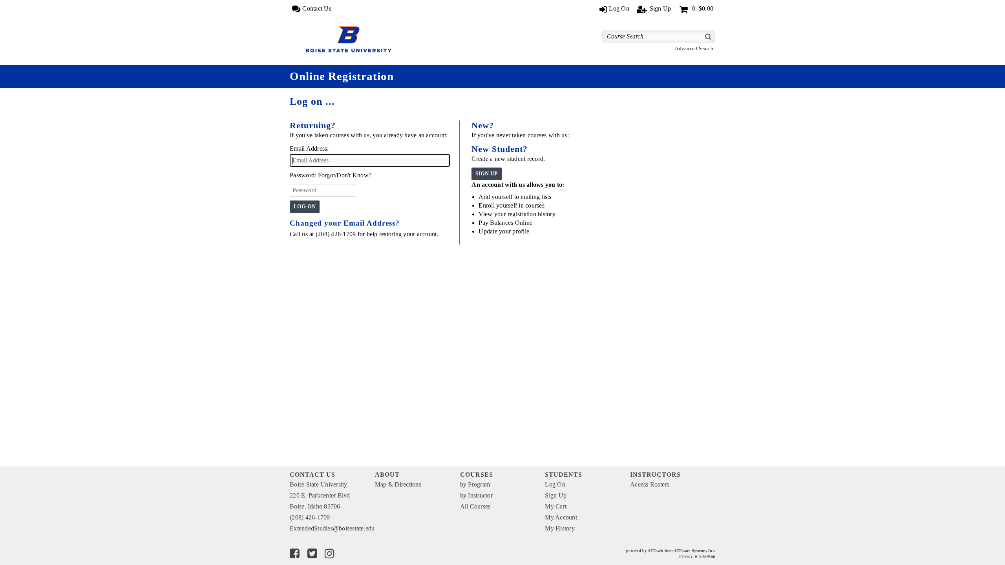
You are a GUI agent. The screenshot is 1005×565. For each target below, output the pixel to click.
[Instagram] (329, 555)
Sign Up (555, 495)
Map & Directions (398, 484)
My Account (561, 517)
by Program (475, 484)
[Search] (708, 36)
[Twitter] (312, 555)
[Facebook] (295, 555)
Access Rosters (649, 484)
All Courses (475, 506)
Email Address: (309, 148)
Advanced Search (694, 48)
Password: (303, 175)
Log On (555, 484)
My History (560, 528)
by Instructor (476, 495)
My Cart (555, 506)
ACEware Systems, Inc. (694, 551)
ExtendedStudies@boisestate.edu (332, 528)
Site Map (707, 556)
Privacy (686, 556)
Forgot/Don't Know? (345, 175)
